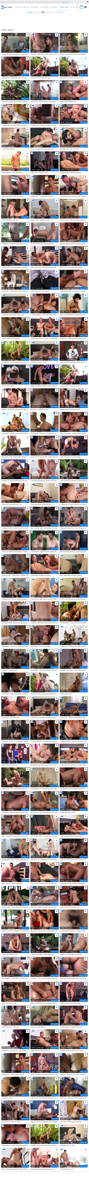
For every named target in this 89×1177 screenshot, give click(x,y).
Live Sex (30, 12)
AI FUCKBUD (57, 12)
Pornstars (63, 7)
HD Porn (48, 12)
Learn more (65, 2)
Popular (18, 7)
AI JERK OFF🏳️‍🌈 (39, 12)
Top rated (34, 7)
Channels (54, 7)
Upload (72, 7)
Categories (44, 7)
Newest (26, 7)
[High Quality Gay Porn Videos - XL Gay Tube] (6, 7)
